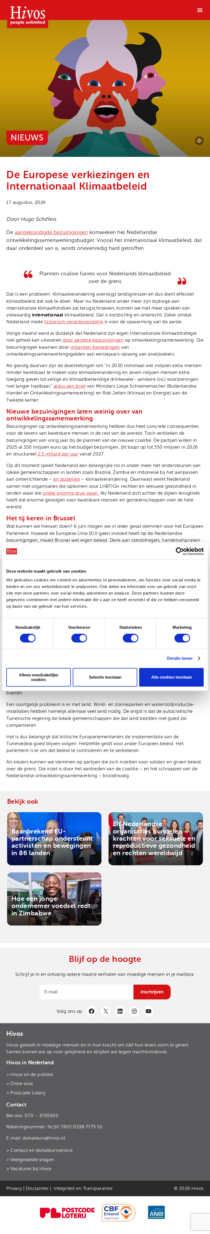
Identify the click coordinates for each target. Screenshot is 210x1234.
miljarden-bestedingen (95, 347)
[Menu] (200, 10)
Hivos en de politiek (31, 1074)
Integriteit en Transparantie (83, 1188)
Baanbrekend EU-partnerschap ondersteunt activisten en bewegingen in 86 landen (52, 842)
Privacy (14, 1188)
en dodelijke (66, 479)
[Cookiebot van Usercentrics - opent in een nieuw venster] (180, 551)
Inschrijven (152, 991)
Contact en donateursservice (41, 1150)
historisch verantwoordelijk (73, 321)
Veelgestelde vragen (32, 1159)
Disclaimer (37, 1188)
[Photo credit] (199, 140)
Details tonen (179, 658)
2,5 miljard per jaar (58, 454)
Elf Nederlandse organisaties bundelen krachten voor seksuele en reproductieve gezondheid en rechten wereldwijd (154, 838)
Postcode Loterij (27, 1092)
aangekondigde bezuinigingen (51, 232)
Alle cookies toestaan (171, 677)
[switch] (79, 638)
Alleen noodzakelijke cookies (38, 677)
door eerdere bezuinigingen (93, 340)
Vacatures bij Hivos (31, 1168)
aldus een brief (70, 386)
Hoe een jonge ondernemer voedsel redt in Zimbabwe (51, 906)
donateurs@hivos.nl (44, 1138)
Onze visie (21, 1083)
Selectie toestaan (105, 677)
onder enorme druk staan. (71, 493)
